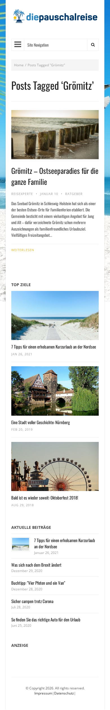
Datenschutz (64, 693)
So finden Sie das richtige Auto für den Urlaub (45, 619)
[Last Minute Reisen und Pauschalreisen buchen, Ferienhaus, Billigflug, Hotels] (55, 18)
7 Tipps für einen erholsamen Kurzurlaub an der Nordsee (53, 346)
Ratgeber (74, 194)
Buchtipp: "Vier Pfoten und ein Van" (38, 583)
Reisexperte (22, 194)
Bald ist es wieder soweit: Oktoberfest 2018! (44, 497)
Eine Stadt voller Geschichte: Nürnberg (40, 422)
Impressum (43, 693)
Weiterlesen (22, 250)
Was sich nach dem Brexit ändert (36, 565)
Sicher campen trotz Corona (32, 601)
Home (19, 65)
